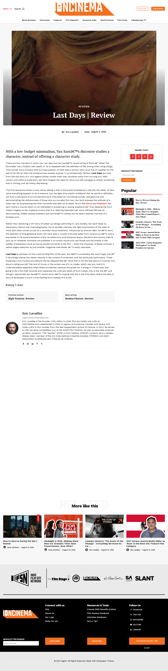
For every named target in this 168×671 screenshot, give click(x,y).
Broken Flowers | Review (79, 298)
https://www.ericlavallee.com (35, 318)
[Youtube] (131, 625)
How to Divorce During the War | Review (20, 542)
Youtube (137, 625)
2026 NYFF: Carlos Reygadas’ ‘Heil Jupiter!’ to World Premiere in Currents (149, 245)
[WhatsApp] (150, 156)
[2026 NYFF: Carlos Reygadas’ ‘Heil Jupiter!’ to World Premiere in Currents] (127, 245)
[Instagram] (28, 343)
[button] (19, 9)
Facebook (137, 610)
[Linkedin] (32, 343)
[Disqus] (60, 386)
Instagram (138, 620)
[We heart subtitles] (84, 8)
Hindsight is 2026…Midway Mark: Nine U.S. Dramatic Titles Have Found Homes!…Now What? (148, 213)
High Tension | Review (21, 298)
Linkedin (137, 630)
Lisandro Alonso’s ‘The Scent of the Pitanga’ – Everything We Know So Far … (149, 224)
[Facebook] (23, 343)
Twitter (137, 615)
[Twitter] (42, 343)
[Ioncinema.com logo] (21, 614)
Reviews (84, 107)
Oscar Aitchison (13, 547)
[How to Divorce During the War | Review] (127, 201)
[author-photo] (5, 547)
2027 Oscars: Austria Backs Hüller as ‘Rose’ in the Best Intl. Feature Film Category (148, 235)
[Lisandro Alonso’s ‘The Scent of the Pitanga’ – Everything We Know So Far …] (127, 224)
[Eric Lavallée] (12, 328)
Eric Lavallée (72, 132)
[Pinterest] (37, 343)
